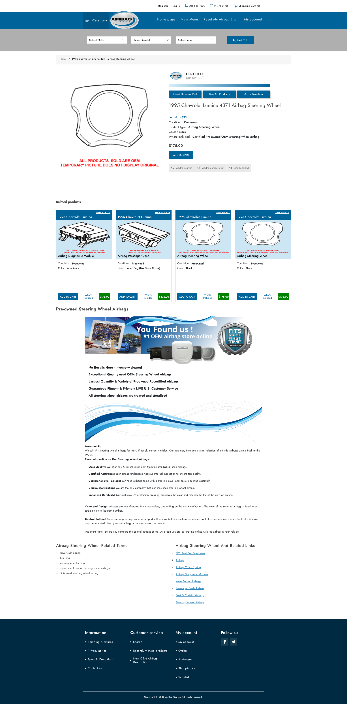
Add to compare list (212, 168)
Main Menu (189, 19)
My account (253, 19)
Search (241, 40)
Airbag (180, 560)
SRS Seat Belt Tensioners (190, 553)
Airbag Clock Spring (188, 567)
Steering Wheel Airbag (190, 602)
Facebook (224, 642)
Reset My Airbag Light (221, 19)
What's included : (180, 137)
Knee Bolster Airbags (188, 581)
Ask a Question (253, 94)
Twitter (233, 642)
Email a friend (241, 168)
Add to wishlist (184, 168)
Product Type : (178, 127)
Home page (166, 19)
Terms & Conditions (100, 659)
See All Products (219, 94)
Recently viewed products (150, 651)
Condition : (176, 122)
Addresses (185, 659)
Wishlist (183, 677)
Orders (183, 651)
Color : (173, 132)
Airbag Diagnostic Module (192, 574)
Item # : (174, 117)
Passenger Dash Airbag (190, 588)
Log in (176, 6)
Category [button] (99, 20)
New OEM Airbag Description (145, 660)
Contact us (95, 668)
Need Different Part (185, 94)
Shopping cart (187, 668)
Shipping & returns (100, 642)
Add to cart (181, 155)
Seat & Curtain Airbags (190, 595)
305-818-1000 (197, 6)
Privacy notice (97, 651)
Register (163, 6)
